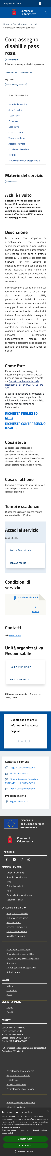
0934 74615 (15, 635)
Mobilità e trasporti (16, 936)
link (11, 1133)
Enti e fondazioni (15, 886)
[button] (25, 1151)
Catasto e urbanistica (17, 931)
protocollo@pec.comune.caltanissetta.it (26, 1047)
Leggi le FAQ (12, 1080)
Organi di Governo (15, 872)
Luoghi (10, 1007)
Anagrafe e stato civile (17, 913)
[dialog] (25, 1132)
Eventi (10, 1012)
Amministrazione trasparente (21, 1102)
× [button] (48, 1111)
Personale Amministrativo (19, 895)
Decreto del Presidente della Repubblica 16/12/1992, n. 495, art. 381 (24, 384)
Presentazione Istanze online (20, 1089)
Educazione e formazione (18, 949)
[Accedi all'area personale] (40, 3)
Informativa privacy (16, 1107)
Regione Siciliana (12, 3)
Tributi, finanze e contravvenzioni (23, 958)
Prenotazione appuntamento (20, 1071)
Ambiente (11, 963)
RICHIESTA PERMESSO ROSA (21, 415)
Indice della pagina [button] (18, 95)
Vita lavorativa (14, 922)
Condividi (10, 72)
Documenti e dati (15, 899)
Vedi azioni (24, 72)
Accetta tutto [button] (25, 1139)
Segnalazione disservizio (18, 1075)
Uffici (9, 881)
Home (6, 24)
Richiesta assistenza (16, 1084)
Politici (10, 890)
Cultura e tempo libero (17, 918)
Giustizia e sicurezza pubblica (21, 954)
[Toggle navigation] (5, 12)
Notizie (10, 986)
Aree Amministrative (17, 877)
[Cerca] (45, 12)
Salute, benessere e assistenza (21, 967)
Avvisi (9, 995)
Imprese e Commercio (17, 927)
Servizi (16, 24)
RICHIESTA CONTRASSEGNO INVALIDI (25, 426)
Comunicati (12, 990)
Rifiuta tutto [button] (25, 1145)
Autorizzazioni (30, 24)
